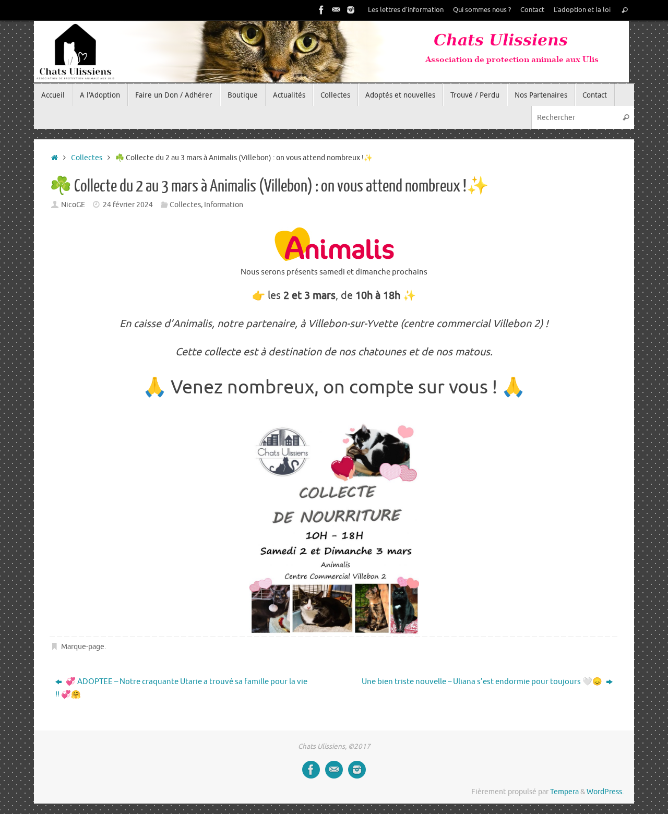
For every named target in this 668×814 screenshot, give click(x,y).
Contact (532, 10)
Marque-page (82, 646)
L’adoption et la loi (582, 10)
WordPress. (605, 791)
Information (223, 204)
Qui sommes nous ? (482, 10)
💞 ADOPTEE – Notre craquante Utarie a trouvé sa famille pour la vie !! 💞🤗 (181, 688)
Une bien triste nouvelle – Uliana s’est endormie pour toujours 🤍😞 (483, 682)
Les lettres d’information (406, 10)
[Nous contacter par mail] (336, 10)
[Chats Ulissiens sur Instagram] (350, 10)
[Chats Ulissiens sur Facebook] (321, 10)
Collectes (86, 157)
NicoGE (73, 204)
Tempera (564, 791)
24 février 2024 (128, 204)
